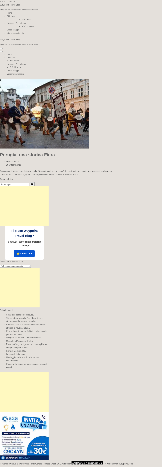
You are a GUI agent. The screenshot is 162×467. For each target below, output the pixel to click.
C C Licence (28, 26)
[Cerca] (32, 184)
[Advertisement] (24, 206)
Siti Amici (26, 19)
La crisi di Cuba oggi (15, 354)
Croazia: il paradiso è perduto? (20, 315)
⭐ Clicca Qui (24, 253)
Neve (13, 464)
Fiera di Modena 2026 (16, 351)
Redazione (13, 161)
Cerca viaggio (13, 30)
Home (9, 13)
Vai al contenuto (7, 1)
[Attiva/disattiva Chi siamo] (55, 57)
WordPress (24, 464)
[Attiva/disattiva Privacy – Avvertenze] (55, 64)
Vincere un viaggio (15, 33)
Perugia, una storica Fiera (27, 154)
